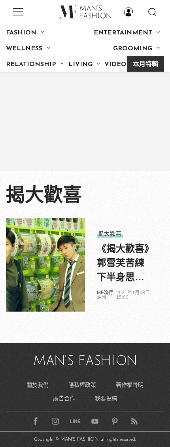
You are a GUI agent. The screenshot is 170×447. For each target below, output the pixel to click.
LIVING (80, 64)
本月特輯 (145, 64)
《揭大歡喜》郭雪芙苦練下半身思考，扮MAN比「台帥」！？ (123, 263)
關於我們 (37, 385)
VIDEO (115, 64)
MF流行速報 (105, 295)
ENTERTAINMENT (123, 33)
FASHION (21, 33)
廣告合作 (64, 398)
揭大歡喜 (110, 233)
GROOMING (132, 49)
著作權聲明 (130, 385)
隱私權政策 (82, 385)
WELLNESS (24, 49)
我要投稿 (106, 398)
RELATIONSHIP (31, 64)
